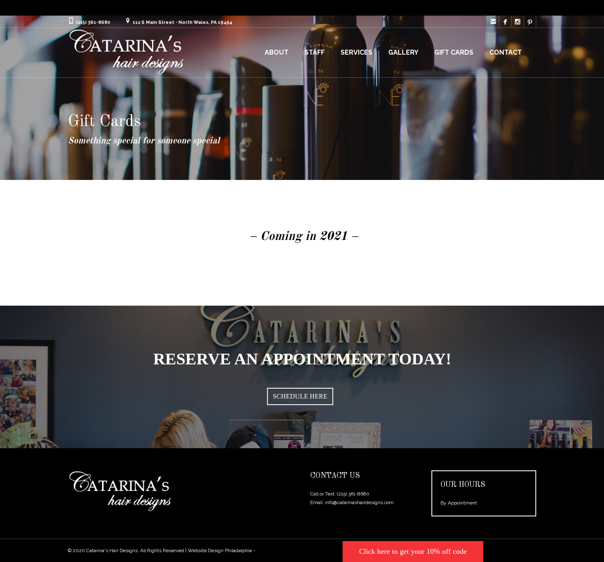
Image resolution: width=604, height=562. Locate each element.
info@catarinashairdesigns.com (359, 502)
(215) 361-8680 (353, 494)
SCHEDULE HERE (300, 396)
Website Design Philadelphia (220, 550)
